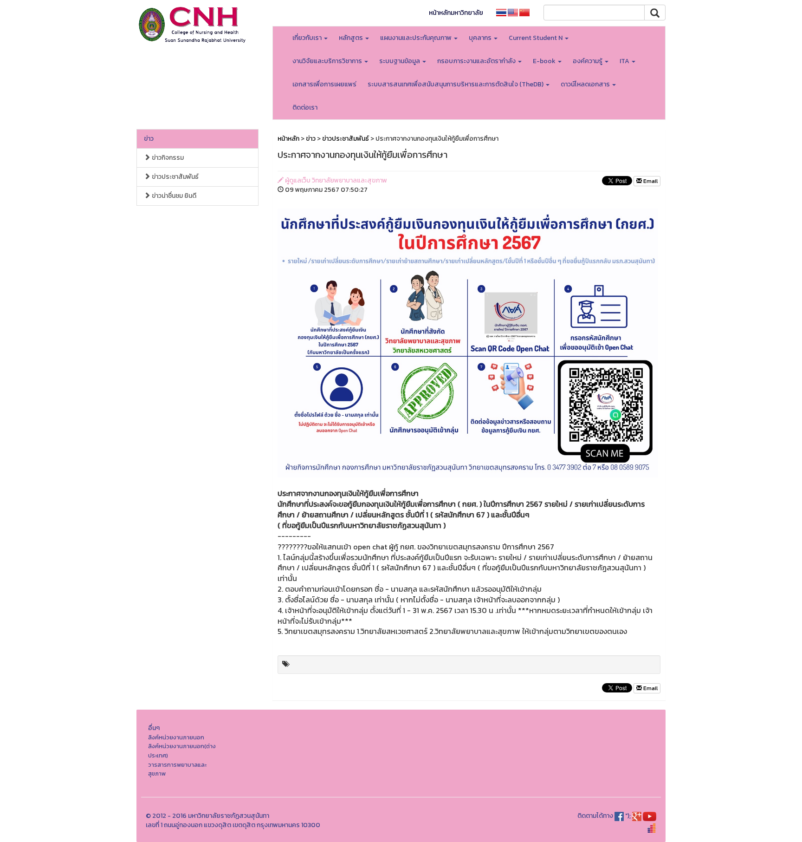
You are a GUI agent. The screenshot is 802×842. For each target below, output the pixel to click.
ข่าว (149, 139)
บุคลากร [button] (481, 38)
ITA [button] (625, 61)
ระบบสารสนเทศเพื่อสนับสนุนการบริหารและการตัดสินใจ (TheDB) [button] (456, 84)
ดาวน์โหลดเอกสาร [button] (586, 84)
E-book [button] (545, 61)
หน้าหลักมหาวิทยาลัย (456, 13)
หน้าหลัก (288, 139)
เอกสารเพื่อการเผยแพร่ (324, 84)
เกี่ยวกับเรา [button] (307, 38)
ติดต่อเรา (304, 107)
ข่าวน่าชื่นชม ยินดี (173, 196)
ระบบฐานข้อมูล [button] (400, 61)
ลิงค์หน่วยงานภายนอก (176, 737)
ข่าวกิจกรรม (167, 158)
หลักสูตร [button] (351, 38)
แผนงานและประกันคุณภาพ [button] (416, 38)
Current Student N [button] (536, 38)
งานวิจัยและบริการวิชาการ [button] (327, 61)
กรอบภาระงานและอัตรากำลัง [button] (477, 61)
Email (650, 181)
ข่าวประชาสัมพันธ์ (174, 177)
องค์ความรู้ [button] (588, 61)
